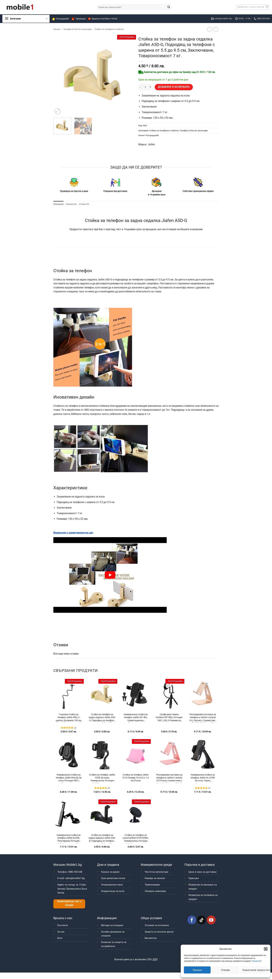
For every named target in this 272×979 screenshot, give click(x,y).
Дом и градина (108, 865)
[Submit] (168, 7)
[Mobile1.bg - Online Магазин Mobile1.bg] (47, 7)
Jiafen (151, 144)
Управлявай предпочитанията (254, 970)
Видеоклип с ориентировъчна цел (73, 532)
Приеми (197, 970)
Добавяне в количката (174, 87)
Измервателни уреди (156, 865)
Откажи (225, 970)
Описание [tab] (58, 204)
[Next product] (209, 29)
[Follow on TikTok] (201, 920)
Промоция (81, 18)
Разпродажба (62, 18)
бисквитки (256, 961)
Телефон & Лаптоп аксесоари (77, 29)
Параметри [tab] (71, 204)
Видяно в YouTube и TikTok (104, 18)
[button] (265, 948)
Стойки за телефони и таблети (109, 29)
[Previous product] (215, 29)
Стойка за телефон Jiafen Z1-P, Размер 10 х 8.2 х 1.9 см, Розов (135, 777)
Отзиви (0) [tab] (84, 204)
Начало (56, 29)
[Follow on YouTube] (211, 920)
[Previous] (59, 75)
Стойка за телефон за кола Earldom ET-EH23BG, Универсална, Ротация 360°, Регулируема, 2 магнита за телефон (136, 838)
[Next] (128, 75)
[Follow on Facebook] (191, 920)
